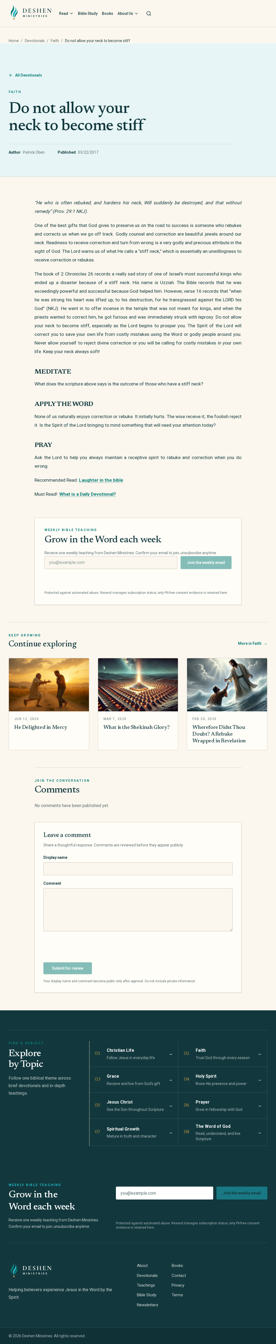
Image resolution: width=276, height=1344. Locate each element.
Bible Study (88, 13)
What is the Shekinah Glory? (137, 727)
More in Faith (252, 643)
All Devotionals (28, 75)
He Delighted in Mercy (40, 727)
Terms (177, 1295)
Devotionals (35, 41)
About (142, 1265)
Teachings (146, 1285)
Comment (52, 883)
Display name (55, 857)
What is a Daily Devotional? (87, 494)
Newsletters (147, 1304)
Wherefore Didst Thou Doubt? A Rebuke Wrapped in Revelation (219, 734)
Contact (179, 1275)
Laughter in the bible (101, 480)
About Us (125, 13)
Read (63, 13)
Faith (55, 41)
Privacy (178, 1285)
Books (107, 13)
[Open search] (149, 13)
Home (14, 41)
